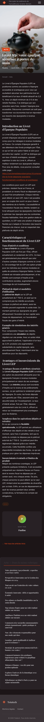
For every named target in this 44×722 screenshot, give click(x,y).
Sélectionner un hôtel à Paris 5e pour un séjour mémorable (21, 681)
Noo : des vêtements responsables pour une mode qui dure (20, 633)
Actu (6, 49)
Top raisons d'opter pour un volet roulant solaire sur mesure (21, 609)
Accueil (4, 77)
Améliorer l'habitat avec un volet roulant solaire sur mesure (21, 616)
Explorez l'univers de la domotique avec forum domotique (21, 673)
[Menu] (39, 2)
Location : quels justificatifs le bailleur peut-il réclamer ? (20, 641)
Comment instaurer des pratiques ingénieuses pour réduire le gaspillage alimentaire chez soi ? (20, 657)
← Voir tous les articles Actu (13, 544)
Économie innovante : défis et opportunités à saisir (22, 594)
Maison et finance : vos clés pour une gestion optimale (19, 666)
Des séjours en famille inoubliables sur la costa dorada (21, 601)
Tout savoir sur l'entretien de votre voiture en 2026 (21, 586)
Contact (20, 709)
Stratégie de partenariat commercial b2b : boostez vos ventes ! (21, 649)
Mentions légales (8, 709)
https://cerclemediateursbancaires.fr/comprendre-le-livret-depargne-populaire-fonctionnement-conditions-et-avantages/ (21, 176)
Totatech (12, 702)
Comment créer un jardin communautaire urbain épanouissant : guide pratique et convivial (21, 625)
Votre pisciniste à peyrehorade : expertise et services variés (21, 571)
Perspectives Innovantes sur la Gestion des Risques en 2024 (22, 579)
